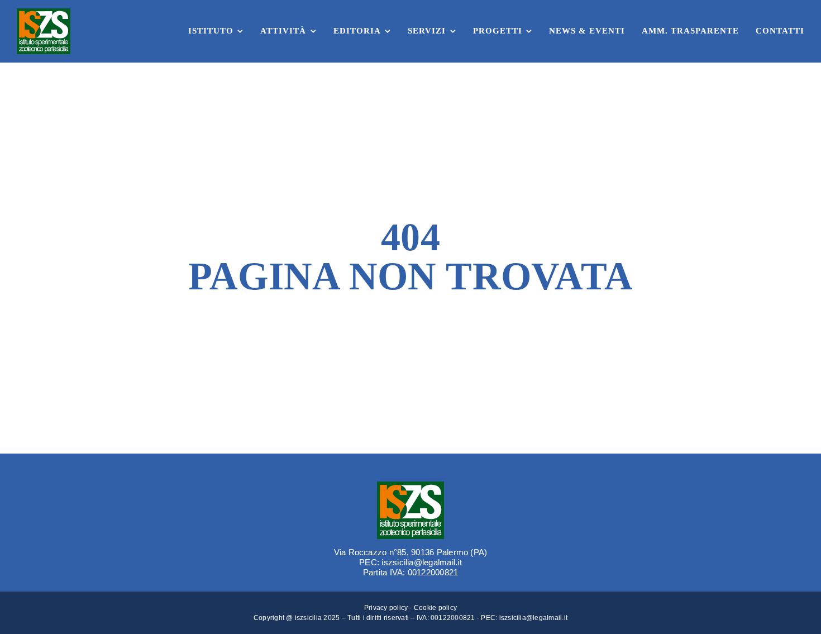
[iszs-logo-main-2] (43, 12)
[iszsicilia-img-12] (410, 485)
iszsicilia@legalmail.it (533, 618)
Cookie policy (435, 608)
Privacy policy (386, 608)
